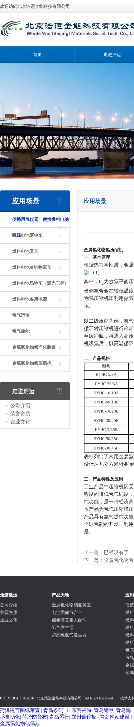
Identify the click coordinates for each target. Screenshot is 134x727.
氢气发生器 (63, 627)
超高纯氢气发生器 (69, 635)
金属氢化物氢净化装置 (34, 347)
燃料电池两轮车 (27, 235)
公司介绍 (20, 405)
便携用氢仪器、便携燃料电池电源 (40, 227)
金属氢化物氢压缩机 (31, 363)
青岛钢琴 (104, 710)
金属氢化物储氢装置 (71, 605)
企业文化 (20, 421)
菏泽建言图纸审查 (20, 710)
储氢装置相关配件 (69, 620)
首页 (37, 54)
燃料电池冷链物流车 (31, 267)
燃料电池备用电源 (29, 299)
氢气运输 (21, 315)
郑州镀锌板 (83, 716)
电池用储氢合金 (67, 612)
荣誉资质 (20, 413)
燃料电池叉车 (25, 251)
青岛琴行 (59, 716)
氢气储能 (21, 331)
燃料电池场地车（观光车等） (40, 283)
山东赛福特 (79, 710)
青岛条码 (53, 710)
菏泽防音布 (34, 716)
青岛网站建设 (115, 716)
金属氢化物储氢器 (20, 723)
